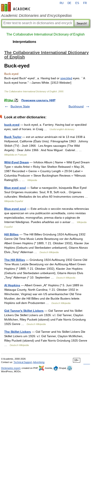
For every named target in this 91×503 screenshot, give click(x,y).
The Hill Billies (14, 259)
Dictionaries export (10, 368)
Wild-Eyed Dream (16, 162)
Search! (82, 23)
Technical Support (23, 362)
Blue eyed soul (15, 187)
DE (69, 3)
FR (85, 3)
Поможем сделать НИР (38, 100)
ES (77, 3)
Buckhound (76, 106)
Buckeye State (20, 106)
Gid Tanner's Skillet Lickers (24, 310)
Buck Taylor (12, 137)
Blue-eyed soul (15, 208)
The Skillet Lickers (17, 331)
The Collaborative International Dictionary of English (45, 34)
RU (61, 3)
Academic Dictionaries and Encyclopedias (36, 15)
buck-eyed (11, 124)
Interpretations (24, 42)
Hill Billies (11, 234)
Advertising (38, 362)
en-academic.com (16, 6)
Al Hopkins (12, 285)
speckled (66, 78)
